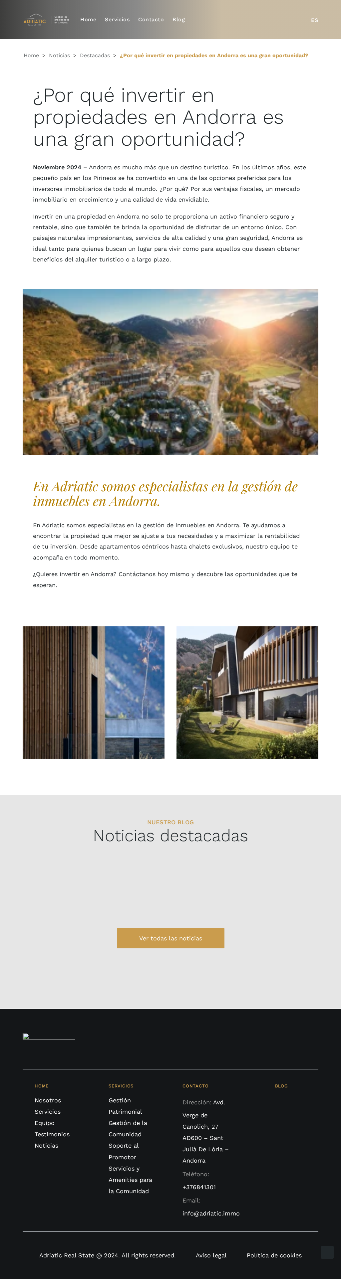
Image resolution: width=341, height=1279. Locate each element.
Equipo (45, 1122)
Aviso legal (211, 1255)
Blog (178, 19)
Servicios (117, 19)
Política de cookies (274, 1255)
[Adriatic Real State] (48, 19)
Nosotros (48, 1100)
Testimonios (52, 1134)
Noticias (59, 55)
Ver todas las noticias (170, 938)
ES (314, 20)
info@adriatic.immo (211, 1213)
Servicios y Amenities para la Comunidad (130, 1180)
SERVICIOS (121, 1085)
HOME (42, 1085)
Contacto (151, 19)
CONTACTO (195, 1085)
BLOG (281, 1085)
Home (88, 19)
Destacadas (95, 55)
